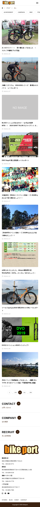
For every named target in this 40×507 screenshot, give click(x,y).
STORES (4, 500)
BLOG (11, 500)
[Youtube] (8, 493)
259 (31, 392)
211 (24, 392)
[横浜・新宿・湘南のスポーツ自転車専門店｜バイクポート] (9, 3)
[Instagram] (2, 493)
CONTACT (24, 500)
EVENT (17, 500)
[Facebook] (5, 493)
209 (16, 392)
